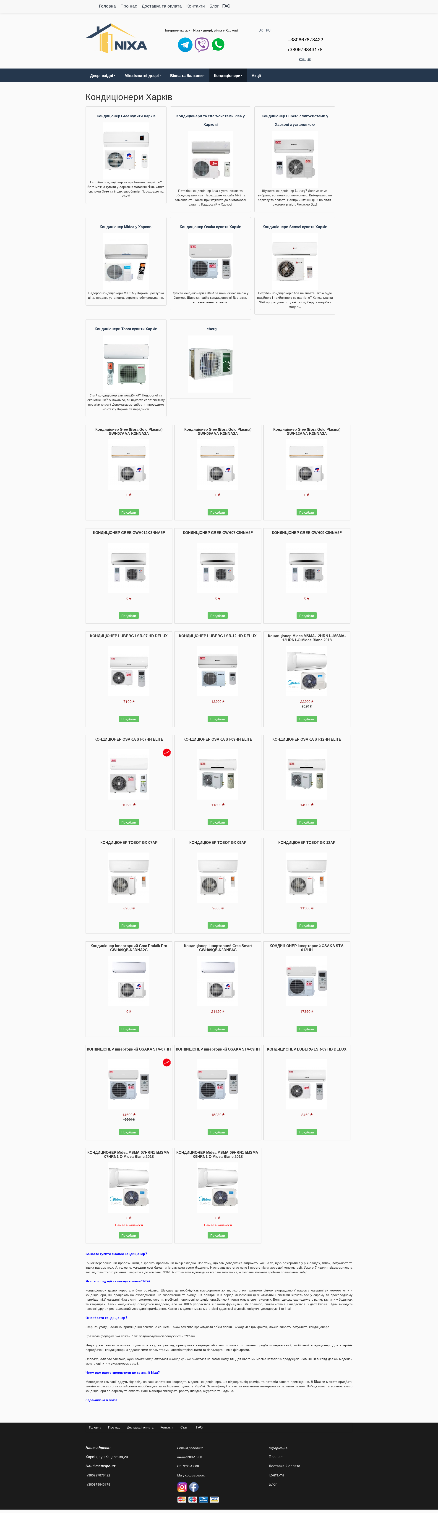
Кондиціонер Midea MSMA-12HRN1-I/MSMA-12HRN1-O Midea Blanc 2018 (307, 638)
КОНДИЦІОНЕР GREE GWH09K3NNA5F (307, 533)
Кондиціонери (227, 75)
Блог (214, 6)
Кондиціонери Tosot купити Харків (126, 329)
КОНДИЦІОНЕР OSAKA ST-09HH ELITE (217, 739)
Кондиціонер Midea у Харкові (126, 227)
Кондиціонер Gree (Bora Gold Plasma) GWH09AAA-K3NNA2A (217, 432)
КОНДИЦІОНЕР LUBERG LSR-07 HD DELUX (129, 636)
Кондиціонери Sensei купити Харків (295, 227)
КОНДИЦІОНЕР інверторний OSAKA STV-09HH (218, 1049)
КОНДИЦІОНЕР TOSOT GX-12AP (307, 843)
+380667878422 (305, 39)
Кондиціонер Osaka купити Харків (210, 227)
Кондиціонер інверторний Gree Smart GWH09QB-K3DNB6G (218, 948)
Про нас (128, 6)
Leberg (210, 329)
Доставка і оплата (140, 1427)
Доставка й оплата (284, 1465)
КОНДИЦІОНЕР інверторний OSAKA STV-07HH (129, 1049)
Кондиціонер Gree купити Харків (126, 116)
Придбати (128, 512)
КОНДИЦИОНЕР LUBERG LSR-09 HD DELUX (307, 1049)
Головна (107, 6)
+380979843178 (98, 1484)
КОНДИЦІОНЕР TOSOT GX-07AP (129, 843)
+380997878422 (98, 1475)
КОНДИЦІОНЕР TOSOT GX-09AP (218, 843)
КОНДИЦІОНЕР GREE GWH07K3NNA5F (218, 533)
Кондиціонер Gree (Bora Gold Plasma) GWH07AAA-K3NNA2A (128, 432)
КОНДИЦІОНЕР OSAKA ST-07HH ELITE (128, 739)
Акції (256, 75)
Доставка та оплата (162, 6)
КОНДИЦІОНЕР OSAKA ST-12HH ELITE (306, 739)
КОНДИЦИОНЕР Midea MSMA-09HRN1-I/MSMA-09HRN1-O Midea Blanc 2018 (217, 1155)
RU (268, 30)
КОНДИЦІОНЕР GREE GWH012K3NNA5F (129, 533)
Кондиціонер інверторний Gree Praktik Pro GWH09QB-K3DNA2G (129, 948)
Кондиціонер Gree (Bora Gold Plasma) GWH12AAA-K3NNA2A (306, 432)
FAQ (226, 6)
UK (261, 30)
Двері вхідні (101, 75)
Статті (184, 1427)
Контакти (196, 6)
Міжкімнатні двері (142, 75)
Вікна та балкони (186, 75)
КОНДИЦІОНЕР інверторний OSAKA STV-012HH (307, 948)
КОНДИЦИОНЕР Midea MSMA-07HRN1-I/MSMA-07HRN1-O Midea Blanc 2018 (128, 1155)
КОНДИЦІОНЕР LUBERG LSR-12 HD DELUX (218, 636)
